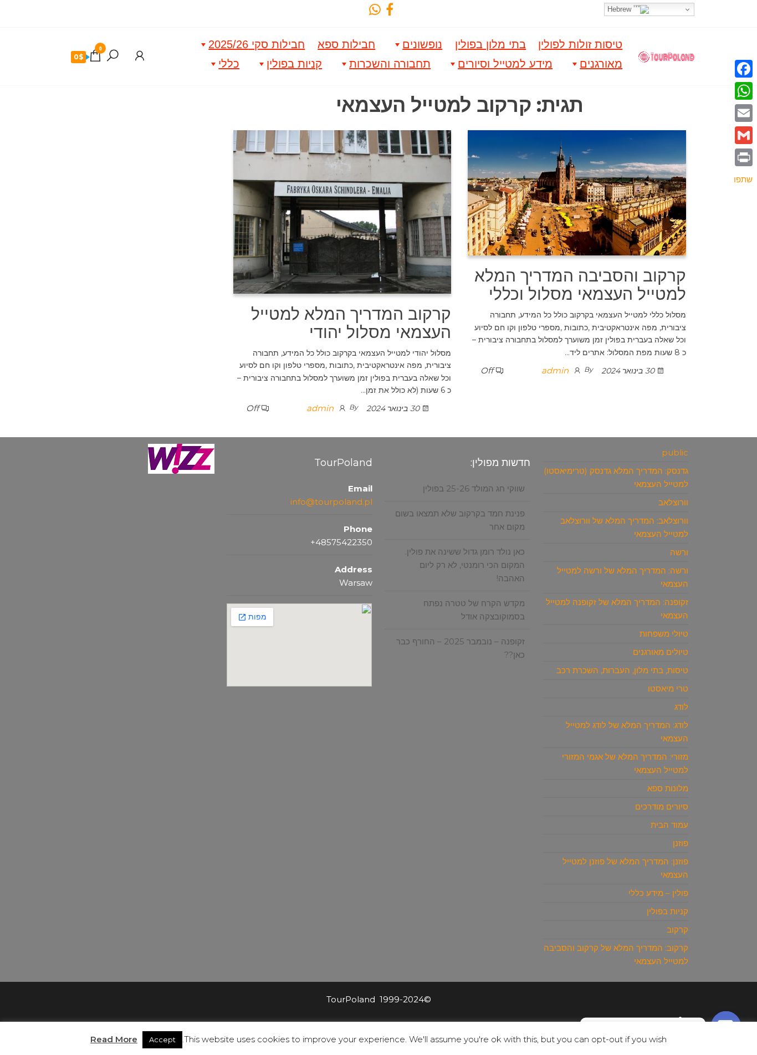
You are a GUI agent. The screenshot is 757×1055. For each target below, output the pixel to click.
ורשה (679, 552)
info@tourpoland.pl (331, 501)
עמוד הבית (669, 825)
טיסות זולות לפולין (580, 44)
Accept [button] (162, 1039)
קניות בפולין (294, 64)
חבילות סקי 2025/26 (256, 44)
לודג (681, 706)
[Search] (112, 56)
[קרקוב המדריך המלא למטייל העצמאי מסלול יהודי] (342, 211)
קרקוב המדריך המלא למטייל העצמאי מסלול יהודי (351, 323)
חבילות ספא (346, 44)
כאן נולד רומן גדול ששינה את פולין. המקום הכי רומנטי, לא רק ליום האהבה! (465, 564)
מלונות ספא (667, 788)
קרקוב (677, 929)
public (675, 452)
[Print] (743, 157)
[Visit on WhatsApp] (375, 12)
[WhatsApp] (743, 91)
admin (555, 370)
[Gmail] (743, 135)
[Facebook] (743, 69)
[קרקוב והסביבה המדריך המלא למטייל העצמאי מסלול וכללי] (577, 192)
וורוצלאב (673, 502)
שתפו (743, 179)
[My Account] (139, 56)
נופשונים (422, 44)
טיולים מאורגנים (660, 652)
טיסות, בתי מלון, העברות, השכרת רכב (622, 670)
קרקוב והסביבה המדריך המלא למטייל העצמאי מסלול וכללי (580, 284)
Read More (113, 1039)
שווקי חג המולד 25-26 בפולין (474, 488)
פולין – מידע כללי (658, 893)
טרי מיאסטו (668, 688)
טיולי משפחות (664, 633)
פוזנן (680, 843)
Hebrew (620, 9)
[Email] (743, 113)
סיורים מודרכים (661, 806)
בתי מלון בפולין (490, 44)
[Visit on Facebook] (389, 12)
